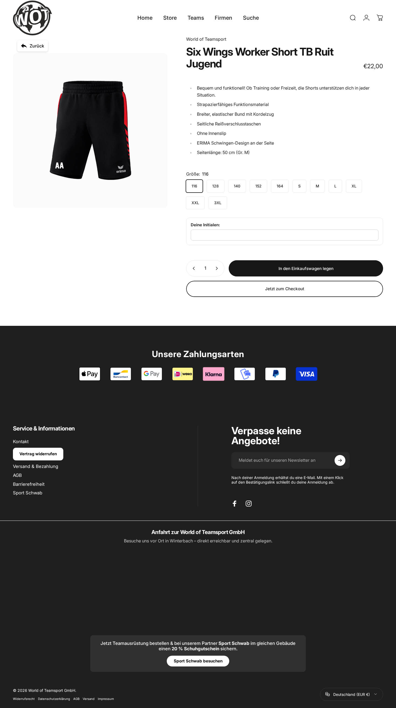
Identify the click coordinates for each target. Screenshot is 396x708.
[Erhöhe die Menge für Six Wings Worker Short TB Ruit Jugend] (218, 268)
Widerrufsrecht (24, 698)
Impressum (106, 698)
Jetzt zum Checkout (284, 288)
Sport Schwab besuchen (198, 660)
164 (280, 186)
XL (354, 186)
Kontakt (21, 441)
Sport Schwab (27, 492)
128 (215, 186)
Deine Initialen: (205, 224)
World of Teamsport (206, 39)
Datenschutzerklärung (54, 698)
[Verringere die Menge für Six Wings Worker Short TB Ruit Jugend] (192, 268)
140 (237, 186)
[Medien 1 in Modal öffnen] (90, 130)
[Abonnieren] (340, 460)
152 (258, 186)
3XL (217, 202)
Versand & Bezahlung (35, 466)
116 (194, 186)
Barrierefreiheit (28, 484)
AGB (17, 475)
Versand (89, 698)
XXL (195, 202)
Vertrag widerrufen (38, 453)
